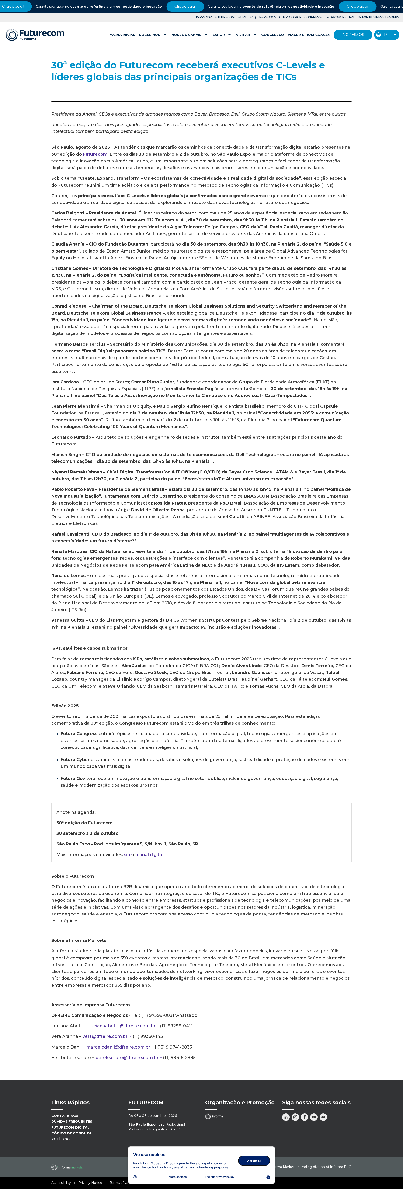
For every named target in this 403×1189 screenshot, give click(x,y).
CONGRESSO (314, 17)
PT (386, 34)
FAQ (253, 17)
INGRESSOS (267, 17)
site (128, 854)
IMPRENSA (204, 17)
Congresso (272, 35)
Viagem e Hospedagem (309, 35)
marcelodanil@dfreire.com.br (118, 1047)
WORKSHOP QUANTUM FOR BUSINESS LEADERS (363, 17)
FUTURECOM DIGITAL (231, 17)
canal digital (150, 854)
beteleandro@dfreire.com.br (127, 1057)
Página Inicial (121, 35)
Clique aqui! (165, 6)
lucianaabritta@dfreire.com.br (122, 1025)
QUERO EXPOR (290, 17)
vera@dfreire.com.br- (108, 1036)
